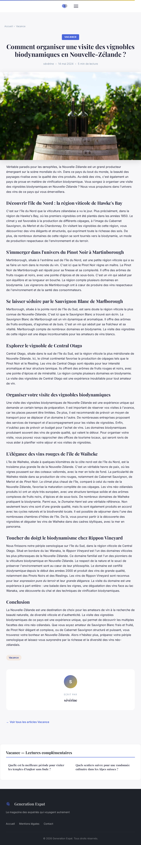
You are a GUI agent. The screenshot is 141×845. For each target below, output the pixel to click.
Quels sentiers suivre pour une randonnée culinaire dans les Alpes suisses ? (103, 767)
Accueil (8, 26)
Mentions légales (29, 823)
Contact (48, 823)
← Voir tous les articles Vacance (27, 722)
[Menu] (76, 6)
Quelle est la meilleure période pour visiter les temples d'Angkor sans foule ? (36, 767)
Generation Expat (29, 803)
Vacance (21, 26)
